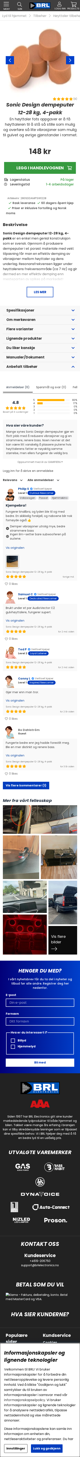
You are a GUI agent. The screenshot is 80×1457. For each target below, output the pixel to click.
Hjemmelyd (26, 1046)
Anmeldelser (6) (18, 387)
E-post (11, 995)
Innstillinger (15, 1448)
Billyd (21, 1040)
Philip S (23, 489)
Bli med (40, 1062)
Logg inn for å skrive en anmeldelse (28, 471)
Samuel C (25, 594)
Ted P (22, 649)
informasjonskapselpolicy (24, 1400)
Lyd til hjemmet (14, 15)
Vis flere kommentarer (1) (26, 785)
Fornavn (12, 1014)
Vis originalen (15, 548)
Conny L (24, 678)
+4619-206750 (40, 1261)
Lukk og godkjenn (47, 1448)
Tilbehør (40, 15)
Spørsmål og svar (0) (51, 387)
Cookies (50, 1342)
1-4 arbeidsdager (60, 184)
